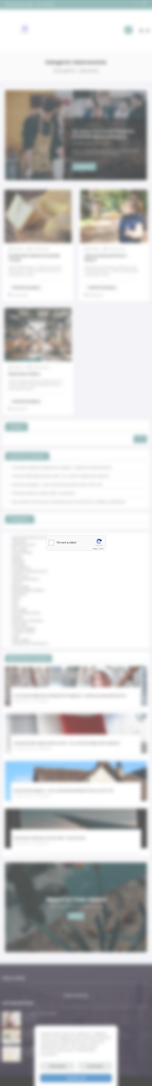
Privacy (95, 549)
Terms (101, 549)
